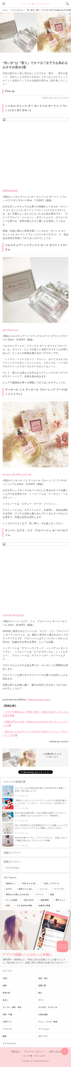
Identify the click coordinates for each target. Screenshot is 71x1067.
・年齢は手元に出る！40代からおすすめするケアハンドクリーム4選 (35, 723)
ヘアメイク (7, 1029)
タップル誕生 (11, 900)
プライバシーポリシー (34, 1051)
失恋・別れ (43, 978)
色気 (52, 894)
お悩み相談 (43, 1014)
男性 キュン (61, 900)
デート (41, 1000)
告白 (40, 993)
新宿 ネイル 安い (26, 889)
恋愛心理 (42, 985)
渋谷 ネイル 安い (29, 883)
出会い (5, 1000)
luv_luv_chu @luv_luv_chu (17, 474)
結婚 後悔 (45, 900)
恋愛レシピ (35, 3)
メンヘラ (43, 889)
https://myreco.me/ (39, 699)
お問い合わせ (55, 1051)
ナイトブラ (59, 889)
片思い (5, 978)
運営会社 (15, 1051)
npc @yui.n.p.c (11, 329)
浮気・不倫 (7, 1014)
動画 (4, 1036)
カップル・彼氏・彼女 (12, 1007)
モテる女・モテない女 (47, 1007)
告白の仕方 (29, 900)
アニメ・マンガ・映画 (47, 1022)
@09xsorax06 (10, 190)
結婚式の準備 (44, 905)
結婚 (4, 985)
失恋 (8, 905)
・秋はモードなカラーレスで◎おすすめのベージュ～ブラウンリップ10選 (35, 733)
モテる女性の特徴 (24, 905)
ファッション (44, 1029)
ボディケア (43, 1036)
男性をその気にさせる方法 (17, 894)
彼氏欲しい (11, 883)
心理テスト (7, 1022)
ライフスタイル (12, 868)
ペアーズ (39, 894)
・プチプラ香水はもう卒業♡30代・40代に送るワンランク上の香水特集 (35, 714)
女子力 (9, 889)
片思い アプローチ (51, 883)
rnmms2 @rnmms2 (13, 615)
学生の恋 (6, 993)
